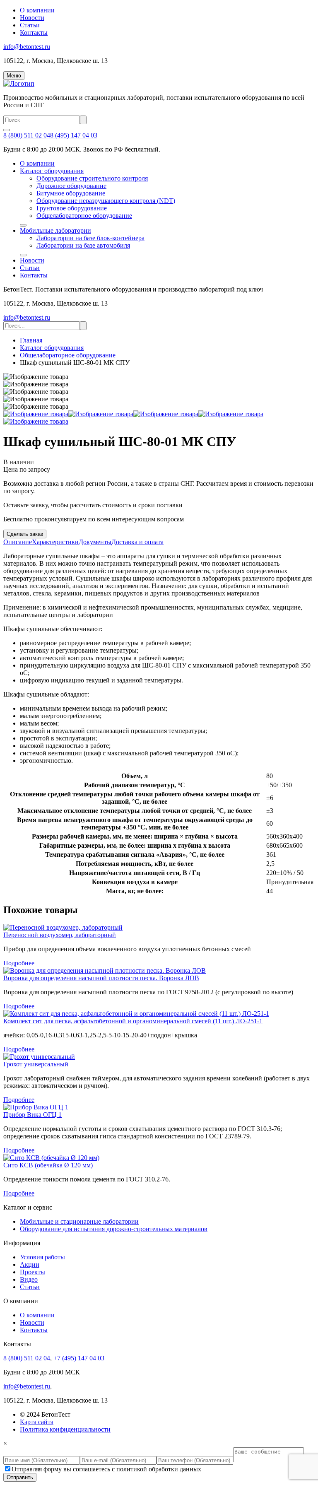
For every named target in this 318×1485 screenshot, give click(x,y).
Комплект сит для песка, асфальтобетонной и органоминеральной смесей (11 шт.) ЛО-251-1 (133, 1021)
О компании (37, 10)
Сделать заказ (25, 534)
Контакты (34, 32)
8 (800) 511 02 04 (26, 135)
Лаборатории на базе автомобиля (83, 245)
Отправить (20, 1477)
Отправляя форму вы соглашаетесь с (106, 1469)
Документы (95, 541)
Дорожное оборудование (71, 185)
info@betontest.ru (26, 46)
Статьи (30, 25)
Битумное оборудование (70, 193)
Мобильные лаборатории (55, 230)
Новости (32, 17)
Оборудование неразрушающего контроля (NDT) (105, 200)
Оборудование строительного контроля (92, 178)
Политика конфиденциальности (65, 1429)
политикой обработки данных (158, 1469)
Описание (17, 541)
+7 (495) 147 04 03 (78, 1358)
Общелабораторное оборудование (84, 215)
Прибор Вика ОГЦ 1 (32, 1114)
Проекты (32, 1271)
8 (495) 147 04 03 (73, 135)
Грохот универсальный (35, 1064)
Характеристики (55, 541)
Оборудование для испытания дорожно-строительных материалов (113, 1228)
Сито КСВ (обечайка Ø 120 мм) (48, 1165)
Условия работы (42, 1257)
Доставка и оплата (137, 541)
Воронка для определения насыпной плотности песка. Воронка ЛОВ (101, 977)
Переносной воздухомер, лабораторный (59, 934)
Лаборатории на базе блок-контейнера (90, 237)
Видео (29, 1279)
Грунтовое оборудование (71, 208)
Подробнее (18, 963)
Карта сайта (36, 1421)
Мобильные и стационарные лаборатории (79, 1221)
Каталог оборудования (52, 170)
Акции (29, 1264)
